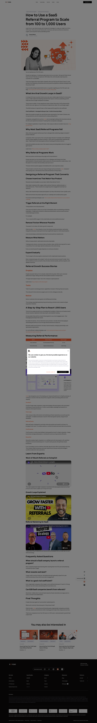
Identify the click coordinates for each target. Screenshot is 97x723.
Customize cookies (50, 371)
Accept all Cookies (62, 371)
